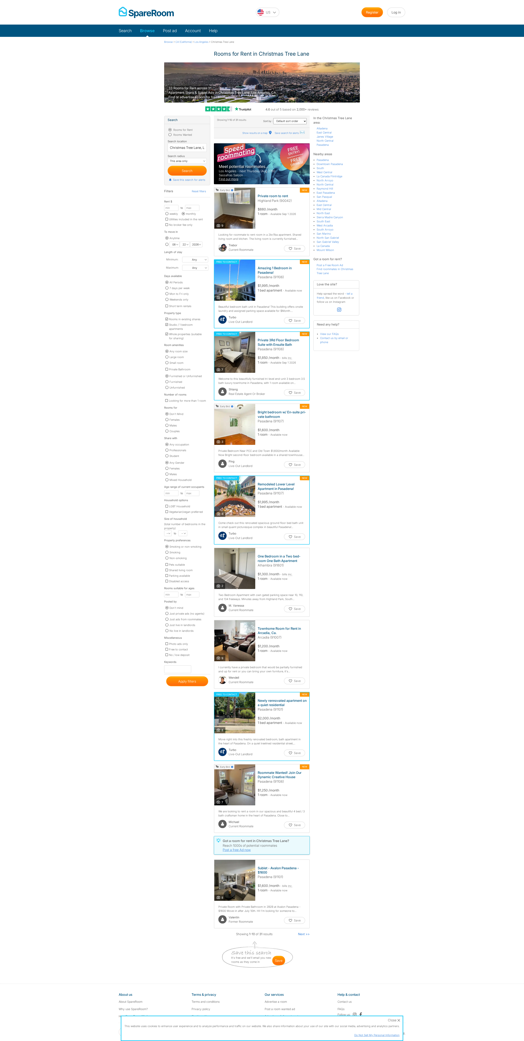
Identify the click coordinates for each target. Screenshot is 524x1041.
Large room (176, 357)
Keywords (170, 662)
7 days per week (179, 288)
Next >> (304, 934)
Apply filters (187, 681)
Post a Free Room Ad (330, 265)
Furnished (175, 381)
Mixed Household (180, 480)
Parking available (179, 575)
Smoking (174, 552)
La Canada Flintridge (329, 176)
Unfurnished (177, 387)
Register (372, 12)
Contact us (345, 1001)
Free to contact (178, 649)
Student (174, 456)
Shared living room (181, 570)
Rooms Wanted (182, 134)
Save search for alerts (287, 133)
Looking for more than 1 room (187, 400)
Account (193, 30)
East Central (324, 132)
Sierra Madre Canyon (330, 217)
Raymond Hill (325, 188)
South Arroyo (325, 229)
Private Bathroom (179, 369)
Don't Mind (176, 414)
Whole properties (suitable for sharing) (185, 336)
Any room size (178, 351)
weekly (173, 213)
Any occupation (179, 444)
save (278, 960)
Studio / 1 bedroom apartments (181, 326)
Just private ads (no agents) (186, 613)
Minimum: (172, 259)
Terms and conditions (206, 1001)
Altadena (322, 128)
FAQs (341, 1009)
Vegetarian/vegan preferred (186, 511)
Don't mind (176, 607)
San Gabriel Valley (328, 241)
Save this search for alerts (189, 179)
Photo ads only (178, 643)
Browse (147, 30)
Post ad (170, 30)
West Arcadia (325, 225)
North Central (325, 140)
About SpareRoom (130, 1001)
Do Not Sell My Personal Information (377, 1035)
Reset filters (199, 191)
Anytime (174, 238)
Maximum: (172, 267)
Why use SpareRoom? (133, 1009)
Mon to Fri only (179, 293)
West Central (324, 172)
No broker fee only (180, 224)
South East (323, 221)
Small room (176, 362)
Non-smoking (178, 558)
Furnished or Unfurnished (185, 376)
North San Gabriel (328, 237)
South (320, 168)
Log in (396, 12)
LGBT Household (179, 506)
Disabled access (179, 581)
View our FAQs (329, 334)
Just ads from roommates (185, 619)
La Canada (323, 246)
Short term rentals (180, 306)
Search (125, 30)
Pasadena (323, 144)
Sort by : (268, 121)
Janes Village (325, 136)
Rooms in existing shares (184, 319)
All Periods (176, 282)
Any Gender (176, 462)
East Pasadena (326, 192)
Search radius (176, 156)
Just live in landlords (182, 625)
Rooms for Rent (183, 129)
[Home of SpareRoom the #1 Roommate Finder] (146, 12)
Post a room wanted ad (280, 1009)
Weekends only (178, 299)
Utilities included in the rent (186, 219)
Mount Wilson (325, 250)
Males (173, 425)
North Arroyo (325, 180)
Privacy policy (201, 1009)
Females (174, 419)
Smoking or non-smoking (185, 546)
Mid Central (324, 209)
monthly (191, 213)
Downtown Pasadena (330, 164)
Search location (177, 141)
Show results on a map (255, 133)
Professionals (177, 450)
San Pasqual (324, 196)
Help (213, 30)
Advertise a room (276, 1001)
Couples (174, 431)
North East (323, 213)
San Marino (324, 233)
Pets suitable (177, 564)
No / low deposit (179, 655)
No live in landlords (181, 630)
